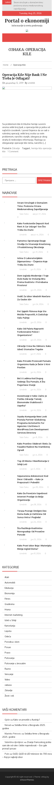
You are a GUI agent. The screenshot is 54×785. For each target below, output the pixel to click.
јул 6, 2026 (37, 455)
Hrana (7, 609)
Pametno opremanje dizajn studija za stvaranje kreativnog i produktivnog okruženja (33, 244)
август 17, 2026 (39, 214)
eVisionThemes (27, 780)
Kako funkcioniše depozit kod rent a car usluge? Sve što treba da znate (33, 226)
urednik (31, 83)
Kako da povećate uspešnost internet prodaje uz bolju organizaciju (32, 496)
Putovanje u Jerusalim (15, 663)
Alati (7, 577)
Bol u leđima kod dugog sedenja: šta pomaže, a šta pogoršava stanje (31, 381)
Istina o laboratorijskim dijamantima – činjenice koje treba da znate (32, 261)
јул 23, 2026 (35, 322)
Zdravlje (16, 148)
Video (7, 679)
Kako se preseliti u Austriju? (26, 719)
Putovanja (9, 658)
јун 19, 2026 (35, 553)
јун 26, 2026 (35, 522)
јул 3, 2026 (35, 469)
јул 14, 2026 (35, 410)
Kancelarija (10, 625)
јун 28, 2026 (35, 504)
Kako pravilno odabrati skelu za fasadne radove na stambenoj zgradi (34, 446)
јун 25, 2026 (35, 539)
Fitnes (7, 598)
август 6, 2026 (37, 234)
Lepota (8, 631)
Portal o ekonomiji (27, 21)
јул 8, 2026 (37, 437)
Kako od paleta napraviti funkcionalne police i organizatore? (30, 331)
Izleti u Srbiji (10, 620)
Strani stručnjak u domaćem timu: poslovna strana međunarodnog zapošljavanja (32, 205)
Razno (8, 668)
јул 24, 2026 (38, 304)
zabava (8, 685)
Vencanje (9, 674)
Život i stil (9, 695)
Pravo (7, 652)
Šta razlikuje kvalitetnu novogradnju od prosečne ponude (30, 531)
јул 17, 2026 (35, 354)
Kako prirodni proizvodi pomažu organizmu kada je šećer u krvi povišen (34, 364)
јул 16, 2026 (35, 372)
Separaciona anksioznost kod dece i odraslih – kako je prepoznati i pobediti (32, 479)
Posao (8, 647)
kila (40, 148)
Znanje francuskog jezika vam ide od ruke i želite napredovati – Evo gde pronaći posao (26, 745)
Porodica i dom (12, 642)
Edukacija (9, 588)
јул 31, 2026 (37, 252)
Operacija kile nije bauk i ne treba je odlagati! (24, 76)
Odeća (8, 636)
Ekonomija (10, 593)
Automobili (10, 582)
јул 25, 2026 (36, 290)
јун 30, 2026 (37, 487)
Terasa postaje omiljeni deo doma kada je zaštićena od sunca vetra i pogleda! (31, 514)
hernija (34, 148)
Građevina (9, 604)
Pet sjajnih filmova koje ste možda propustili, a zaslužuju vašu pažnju (32, 314)
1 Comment (13, 151)
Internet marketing (13, 615)
